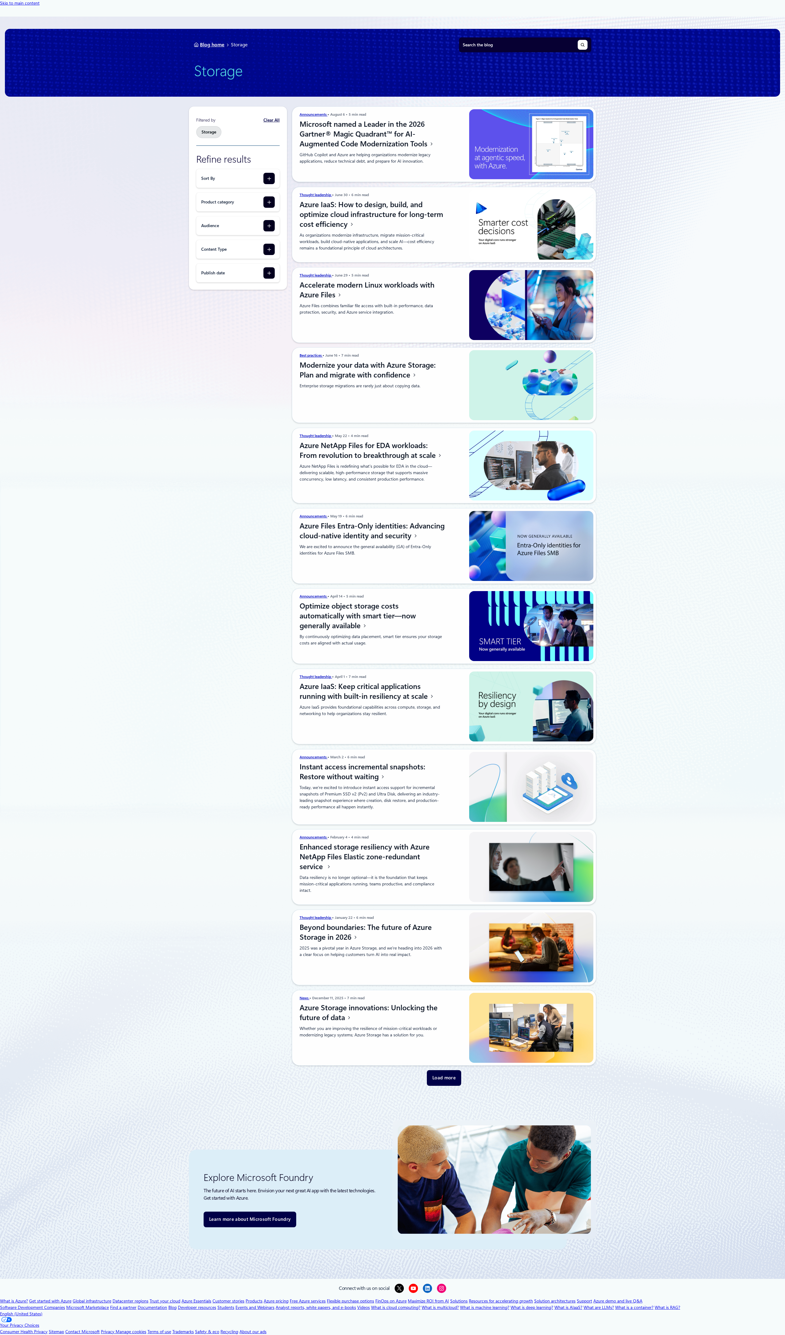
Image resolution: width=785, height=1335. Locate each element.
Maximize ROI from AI (428, 1300)
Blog (172, 1307)
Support (584, 1300)
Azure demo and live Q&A (617, 1300)
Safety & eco (207, 1331)
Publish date (213, 272)
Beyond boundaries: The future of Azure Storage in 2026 (366, 932)
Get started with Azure (50, 1300)
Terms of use (159, 1331)
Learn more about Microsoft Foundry (250, 1219)
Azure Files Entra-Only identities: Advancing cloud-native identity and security (372, 531)
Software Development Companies (32, 1307)
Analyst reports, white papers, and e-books (316, 1307)
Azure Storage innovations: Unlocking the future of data (369, 1013)
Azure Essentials (196, 1300)
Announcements (313, 114)
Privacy (108, 1331)
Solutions (459, 1300)
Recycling (229, 1331)
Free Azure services (308, 1300)
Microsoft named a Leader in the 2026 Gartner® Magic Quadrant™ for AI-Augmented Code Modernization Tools (364, 134)
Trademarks (183, 1331)
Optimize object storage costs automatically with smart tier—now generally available (358, 616)
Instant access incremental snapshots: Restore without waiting (362, 772)
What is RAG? (667, 1307)
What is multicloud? (440, 1307)
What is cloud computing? (395, 1307)
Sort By (208, 178)
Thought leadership (316, 195)
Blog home (212, 45)
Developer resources (197, 1307)
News (304, 998)
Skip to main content (20, 3)
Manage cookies (131, 1331)
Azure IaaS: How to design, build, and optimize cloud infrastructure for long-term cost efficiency (371, 214)
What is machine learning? (484, 1307)
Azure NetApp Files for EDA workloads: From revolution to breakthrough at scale (369, 450)
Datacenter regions (130, 1300)
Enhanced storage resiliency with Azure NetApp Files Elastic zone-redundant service (365, 857)
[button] (444, 1078)
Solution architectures (555, 1300)
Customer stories (228, 1300)
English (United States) (21, 1313)
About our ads (252, 1331)
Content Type (214, 249)
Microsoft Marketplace (87, 1307)
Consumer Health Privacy (24, 1331)
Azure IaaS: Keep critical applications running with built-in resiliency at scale (365, 691)
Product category (217, 201)
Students (225, 1307)
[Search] (583, 45)
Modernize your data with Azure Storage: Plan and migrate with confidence (368, 370)
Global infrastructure (92, 1300)
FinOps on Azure (391, 1300)
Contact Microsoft (82, 1331)
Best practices (311, 355)
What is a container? (634, 1307)
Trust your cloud (165, 1300)
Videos (363, 1307)
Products (254, 1300)
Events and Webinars (255, 1307)
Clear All (271, 120)
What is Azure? (14, 1300)
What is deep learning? (532, 1307)
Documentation (152, 1307)
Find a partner (123, 1307)
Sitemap (56, 1331)
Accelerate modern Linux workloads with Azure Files (367, 290)
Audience (210, 225)
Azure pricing (276, 1300)
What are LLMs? (599, 1307)
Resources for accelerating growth (501, 1300)
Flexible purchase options (350, 1300)
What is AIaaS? (568, 1307)
